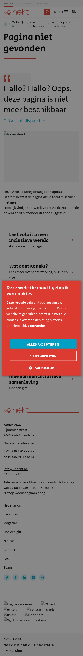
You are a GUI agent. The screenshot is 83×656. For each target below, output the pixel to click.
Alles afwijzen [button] (43, 356)
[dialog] (41, 328)
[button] (41, 368)
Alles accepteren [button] (43, 344)
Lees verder (36, 325)
